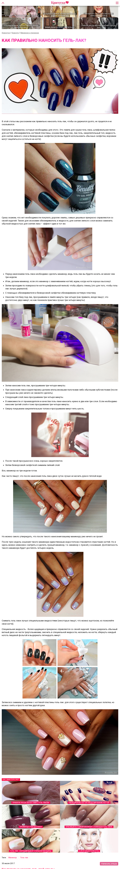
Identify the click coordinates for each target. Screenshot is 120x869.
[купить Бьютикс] (60, 181)
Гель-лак (24, 860)
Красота (15, 35)
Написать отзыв (109, 866)
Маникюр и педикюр (29, 35)
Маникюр (12, 860)
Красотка (6, 35)
